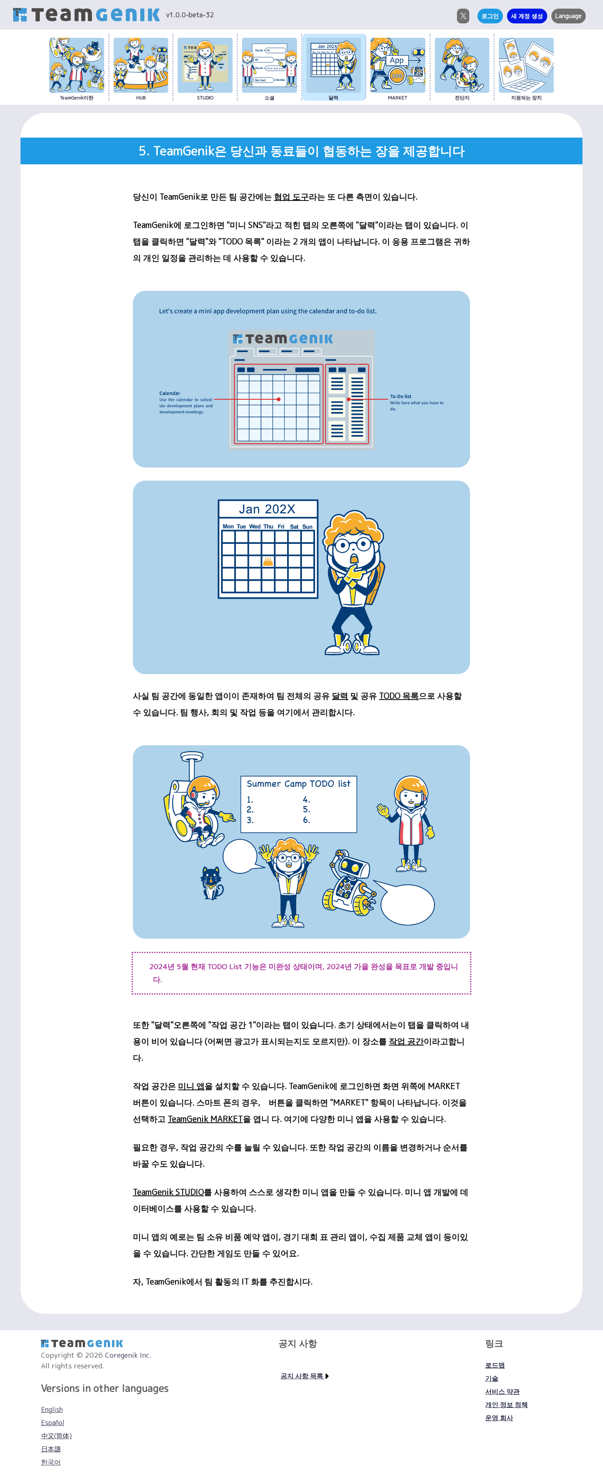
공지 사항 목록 (303, 1375)
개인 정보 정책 (506, 1404)
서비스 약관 (502, 1391)
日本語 (51, 1448)
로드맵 (495, 1365)
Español (52, 1422)
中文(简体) (56, 1435)
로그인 (490, 16)
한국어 (51, 1462)
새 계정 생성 (527, 16)
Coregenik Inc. (128, 1355)
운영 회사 (499, 1417)
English (52, 1409)
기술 (491, 1378)
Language (568, 16)
